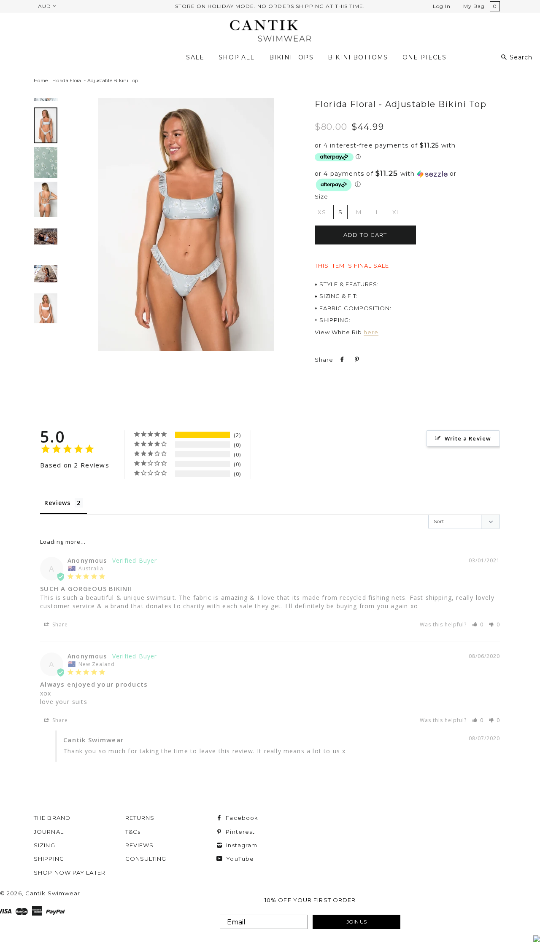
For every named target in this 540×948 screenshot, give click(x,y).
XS (322, 212)
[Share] (341, 359)
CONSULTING (146, 858)
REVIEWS (139, 845)
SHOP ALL (236, 57)
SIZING (44, 845)
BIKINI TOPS (291, 57)
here (371, 332)
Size (321, 196)
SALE (195, 57)
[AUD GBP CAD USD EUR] (46, 6)
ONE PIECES (424, 57)
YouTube (239, 858)
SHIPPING (49, 858)
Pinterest (239, 831)
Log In (442, 6)
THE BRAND (52, 817)
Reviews (57, 503)
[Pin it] (356, 359)
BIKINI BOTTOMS (358, 57)
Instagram (240, 845)
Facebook (241, 817)
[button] (405, 180)
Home (41, 80)
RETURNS (140, 817)
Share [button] (59, 624)
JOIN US (356, 921)
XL (396, 212)
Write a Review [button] (468, 438)
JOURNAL (49, 831)
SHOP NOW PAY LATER (69, 872)
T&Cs (132, 831)
